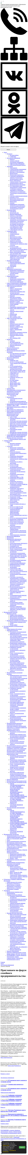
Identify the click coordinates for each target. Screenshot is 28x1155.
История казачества (15, 342)
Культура (12, 235)
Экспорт (12, 203)
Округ (5, 152)
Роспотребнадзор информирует (15, 409)
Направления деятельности (14, 539)
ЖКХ (11, 594)
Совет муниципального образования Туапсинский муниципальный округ (16, 283)
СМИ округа (10, 267)
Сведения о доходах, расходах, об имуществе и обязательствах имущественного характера (18, 933)
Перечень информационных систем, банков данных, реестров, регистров (16, 953)
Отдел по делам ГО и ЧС (16, 506)
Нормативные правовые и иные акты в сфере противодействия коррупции (18, 921)
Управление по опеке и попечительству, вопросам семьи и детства (18, 459)
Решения (12, 295)
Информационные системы (17, 564)
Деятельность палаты (15, 280)
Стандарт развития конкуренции (18, 196)
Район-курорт (13, 385)
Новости (12, 159)
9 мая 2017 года (14, 374)
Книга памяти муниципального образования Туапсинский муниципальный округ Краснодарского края (15, 413)
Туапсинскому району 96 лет (17, 371)
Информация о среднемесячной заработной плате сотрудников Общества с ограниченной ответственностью (18, 257)
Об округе (9, 153)
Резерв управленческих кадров (18, 549)
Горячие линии (5, 1123)
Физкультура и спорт (15, 236)
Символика (13, 156)
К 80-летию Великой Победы (18, 165)
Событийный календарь (16, 229)
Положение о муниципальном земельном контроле (18, 632)
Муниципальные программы (17, 184)
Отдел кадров (13, 501)
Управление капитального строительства (17, 475)
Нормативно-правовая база (17, 270)
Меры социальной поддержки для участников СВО (18, 253)
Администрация (8, 440)
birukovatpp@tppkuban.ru (14, 1065)
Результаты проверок (15, 561)
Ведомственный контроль (17, 619)
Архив (11, 623)
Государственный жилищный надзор (16, 782)
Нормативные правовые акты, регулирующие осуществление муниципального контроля (18, 644)
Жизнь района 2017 (15, 383)
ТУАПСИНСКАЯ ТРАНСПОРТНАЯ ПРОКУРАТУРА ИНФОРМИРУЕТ (17, 435)
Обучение (12, 305)
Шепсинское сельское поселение (18, 425)
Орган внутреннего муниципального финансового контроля (18, 453)
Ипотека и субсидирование (17, 172)
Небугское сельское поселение (18, 423)
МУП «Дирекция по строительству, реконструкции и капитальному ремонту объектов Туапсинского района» (18, 876)
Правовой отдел (14, 502)
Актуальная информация (13, 158)
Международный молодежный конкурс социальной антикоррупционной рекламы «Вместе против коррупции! (18, 916)
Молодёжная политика (16, 238)
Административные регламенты (18, 899)
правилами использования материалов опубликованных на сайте (13, 1139)
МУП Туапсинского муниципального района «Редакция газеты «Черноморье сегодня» (18, 869)
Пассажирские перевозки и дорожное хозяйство (17, 591)
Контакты (12, 274)
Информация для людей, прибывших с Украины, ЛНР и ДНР (17, 404)
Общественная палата (12, 276)
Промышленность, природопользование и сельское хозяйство (18, 599)
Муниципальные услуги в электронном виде (17, 906)
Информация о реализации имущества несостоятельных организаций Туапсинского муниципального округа (17, 206)
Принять (22, 1147)
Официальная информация (17, 163)
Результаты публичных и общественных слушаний (13, 884)
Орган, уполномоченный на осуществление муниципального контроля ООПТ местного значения (17, 766)
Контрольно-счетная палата (14, 269)
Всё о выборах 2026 (15, 317)
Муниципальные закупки (10, 612)
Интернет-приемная (15, 443)
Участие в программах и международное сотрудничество (18, 570)
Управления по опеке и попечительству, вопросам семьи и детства (18, 244)
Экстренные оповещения (16, 162)
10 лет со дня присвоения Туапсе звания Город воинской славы (18, 363)
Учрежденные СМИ (15, 568)
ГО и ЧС (12, 542)
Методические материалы (17, 616)
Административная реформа (14, 894)
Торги (8, 840)
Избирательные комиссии (17, 300)
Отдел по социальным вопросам (18, 518)
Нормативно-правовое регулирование (17, 620)
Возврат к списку (5, 1073)
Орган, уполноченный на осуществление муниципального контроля (17, 654)
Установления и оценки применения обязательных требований (17, 604)
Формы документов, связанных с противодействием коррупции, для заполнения (18, 928)
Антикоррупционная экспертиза (18, 924)
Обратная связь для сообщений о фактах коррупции (18, 947)
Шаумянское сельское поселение (18, 432)
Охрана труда (13, 610)
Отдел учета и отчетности (17, 522)
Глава (8, 442)
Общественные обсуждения (14, 629)
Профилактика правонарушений (18, 402)
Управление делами (15, 497)
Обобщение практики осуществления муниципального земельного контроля (17, 649)
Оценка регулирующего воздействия (16, 551)
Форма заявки (13, 625)
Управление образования (16, 456)
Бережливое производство (17, 198)
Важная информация (15, 214)
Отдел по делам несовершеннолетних (15, 247)
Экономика (10, 166)
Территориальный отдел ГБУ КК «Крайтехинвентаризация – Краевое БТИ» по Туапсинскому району (16, 837)
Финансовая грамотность (16, 175)
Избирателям (13, 314)
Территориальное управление (18, 535)
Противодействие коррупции (14, 913)
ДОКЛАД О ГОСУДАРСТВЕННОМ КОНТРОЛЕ (16, 805)
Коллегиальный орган (16, 857)
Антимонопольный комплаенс (18, 560)
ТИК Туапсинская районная (14, 286)
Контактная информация (16, 281)
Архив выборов (14, 304)
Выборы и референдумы (16, 302)
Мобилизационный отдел (17, 520)
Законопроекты (11, 893)
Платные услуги (14, 197)
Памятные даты (14, 360)
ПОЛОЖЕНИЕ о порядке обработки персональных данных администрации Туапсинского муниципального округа (16, 957)
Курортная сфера (11, 210)
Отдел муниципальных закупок (18, 495)
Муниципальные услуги (16, 904)
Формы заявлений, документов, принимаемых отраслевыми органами (18, 557)
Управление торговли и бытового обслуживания (16, 482)
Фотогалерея (10, 359)
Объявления (13, 277)
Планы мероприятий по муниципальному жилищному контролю (18, 720)
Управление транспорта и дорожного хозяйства (17, 489)
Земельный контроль (12, 630)
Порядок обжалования (13, 951)
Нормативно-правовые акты (17, 854)
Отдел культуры (14, 464)
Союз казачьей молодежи (16, 343)
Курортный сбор (14, 213)
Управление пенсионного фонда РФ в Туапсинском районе (18, 250)
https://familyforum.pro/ (6, 1057)
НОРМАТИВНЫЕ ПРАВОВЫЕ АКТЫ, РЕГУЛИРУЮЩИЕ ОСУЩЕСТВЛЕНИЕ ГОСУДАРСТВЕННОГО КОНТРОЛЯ (18, 799)
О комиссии (13, 319)
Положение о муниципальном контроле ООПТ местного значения (18, 757)
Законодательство (14, 290)
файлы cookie (6, 1145)
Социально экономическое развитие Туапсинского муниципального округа (17, 178)
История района (14, 155)
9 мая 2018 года (14, 376)
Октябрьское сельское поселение (18, 433)
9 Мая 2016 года (14, 373)
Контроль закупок (11, 613)
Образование (13, 232)
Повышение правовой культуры (18, 307)
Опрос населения (14, 445)
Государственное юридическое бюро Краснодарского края (18, 354)
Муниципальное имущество (11, 834)
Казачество (10, 339)
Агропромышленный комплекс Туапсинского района (18, 596)
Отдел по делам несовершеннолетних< (16, 466)
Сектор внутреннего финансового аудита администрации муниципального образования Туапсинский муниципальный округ (18, 530)
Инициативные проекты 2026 (18, 439)
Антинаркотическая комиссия (18, 401)
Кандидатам (13, 315)
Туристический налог (15, 217)
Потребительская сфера (13, 260)
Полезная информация (13, 357)
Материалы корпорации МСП (18, 855)
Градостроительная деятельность (18, 543)
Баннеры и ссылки (15, 301)
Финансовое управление (16, 447)
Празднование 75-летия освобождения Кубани (16, 368)
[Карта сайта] (14, 34)
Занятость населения (15, 241)
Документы (13, 211)
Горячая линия (11, 388)
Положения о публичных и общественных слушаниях (14, 887)
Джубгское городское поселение (18, 421)
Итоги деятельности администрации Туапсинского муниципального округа (18, 182)
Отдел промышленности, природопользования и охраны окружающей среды (18, 493)
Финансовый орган (15, 540)
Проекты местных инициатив (15, 437)
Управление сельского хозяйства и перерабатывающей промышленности (18, 486)
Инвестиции (13, 201)
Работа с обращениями (16, 288)
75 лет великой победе (16, 366)
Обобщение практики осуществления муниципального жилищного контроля (18, 690)
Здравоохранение (14, 234)
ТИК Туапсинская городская (14, 318)
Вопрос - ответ (14, 858)
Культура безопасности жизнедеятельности (13, 348)
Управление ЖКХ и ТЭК (16, 477)
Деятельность (13, 168)
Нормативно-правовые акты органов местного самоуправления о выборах (17, 293)
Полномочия (10, 537)
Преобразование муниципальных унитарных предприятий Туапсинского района (16, 864)
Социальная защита (15, 239)
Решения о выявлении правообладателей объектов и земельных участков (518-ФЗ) (18, 608)
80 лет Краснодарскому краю (17, 370)
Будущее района (14, 380)
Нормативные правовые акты (18, 617)
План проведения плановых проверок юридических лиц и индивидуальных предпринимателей (18, 659)
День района (13, 381)
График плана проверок (16, 615)
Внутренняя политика (16, 544)
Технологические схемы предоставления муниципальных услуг (16, 910)
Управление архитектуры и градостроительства (17, 469)
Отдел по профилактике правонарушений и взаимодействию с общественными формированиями (16, 510)
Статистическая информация (17, 563)
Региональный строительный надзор (16, 781)
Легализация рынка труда (17, 200)
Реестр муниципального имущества (16, 841)
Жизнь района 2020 (15, 384)
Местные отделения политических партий (16, 298)
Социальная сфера (12, 231)
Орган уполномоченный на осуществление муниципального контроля (17, 740)
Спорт (11, 387)
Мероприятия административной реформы (17, 902)
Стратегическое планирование (18, 169)
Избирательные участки (16, 333)
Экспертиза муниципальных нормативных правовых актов (18, 553)
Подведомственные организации (15, 566)
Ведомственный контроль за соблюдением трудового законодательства (17, 588)
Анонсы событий (14, 160)
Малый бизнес (14, 173)
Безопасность (10, 397)
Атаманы (12, 340)
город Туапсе (13, 416)
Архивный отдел (14, 546)
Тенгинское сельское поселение (18, 422)
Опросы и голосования (16, 215)
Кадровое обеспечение (16, 547)
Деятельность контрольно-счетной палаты (17, 272)
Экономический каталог (16, 170)
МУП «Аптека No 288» (16, 872)
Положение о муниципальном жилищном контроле (18, 717)
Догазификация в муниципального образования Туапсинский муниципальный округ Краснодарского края (16, 392)
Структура (9, 446)
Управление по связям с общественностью (16, 499)
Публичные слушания (13, 889)
